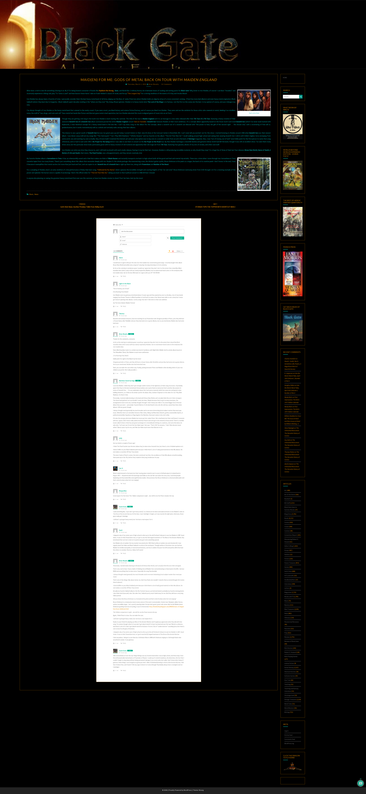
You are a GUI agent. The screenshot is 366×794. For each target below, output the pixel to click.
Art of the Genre (289, 494)
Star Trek (287, 680)
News (36, 194)
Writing (286, 712)
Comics (286, 522)
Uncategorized (289, 695)
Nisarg (201, 790)
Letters (286, 588)
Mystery (287, 605)
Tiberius (121, 314)
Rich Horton (288, 648)
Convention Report (290, 535)
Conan (286, 526)
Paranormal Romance (291, 622)
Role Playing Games (290, 656)
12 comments (166, 84)
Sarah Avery (123, 507)
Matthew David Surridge (127, 381)
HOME (285, 78)
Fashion (286, 554)
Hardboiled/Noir (289, 580)
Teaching (287, 684)
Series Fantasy (289, 667)
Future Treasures (289, 563)
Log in (286, 731)
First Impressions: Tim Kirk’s (291, 399)
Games (286, 567)
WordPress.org (289, 743)
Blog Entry (287, 514)
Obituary (287, 618)
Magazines (287, 592)
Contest (287, 531)
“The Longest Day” (134, 93)
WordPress (188, 790)
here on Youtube (140, 122)
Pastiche (287, 629)
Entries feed (288, 735)
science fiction (289, 663)
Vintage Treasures (290, 699)
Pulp (285, 633)
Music (31, 194)
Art (285, 490)
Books (286, 518)
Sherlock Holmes (290, 672)
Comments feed (289, 739)
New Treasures (289, 609)
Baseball (287, 499)
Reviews (287, 637)
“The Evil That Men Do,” (99, 173)
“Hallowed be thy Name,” (106, 170)
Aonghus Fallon (289, 385)
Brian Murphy (154, 84)
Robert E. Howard (290, 652)
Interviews (287, 584)
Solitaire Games (289, 676)
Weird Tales (288, 704)
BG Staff (287, 503)
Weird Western (289, 708)
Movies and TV (289, 597)
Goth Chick (288, 571)
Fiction (286, 559)
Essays (286, 550)
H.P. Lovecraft (288, 575)
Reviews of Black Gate (291, 641)
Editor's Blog (288, 546)
